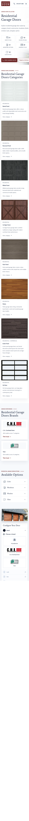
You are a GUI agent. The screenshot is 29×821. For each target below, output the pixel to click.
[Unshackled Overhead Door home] (5, 3)
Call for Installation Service (10, 60)
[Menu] (26, 3)
